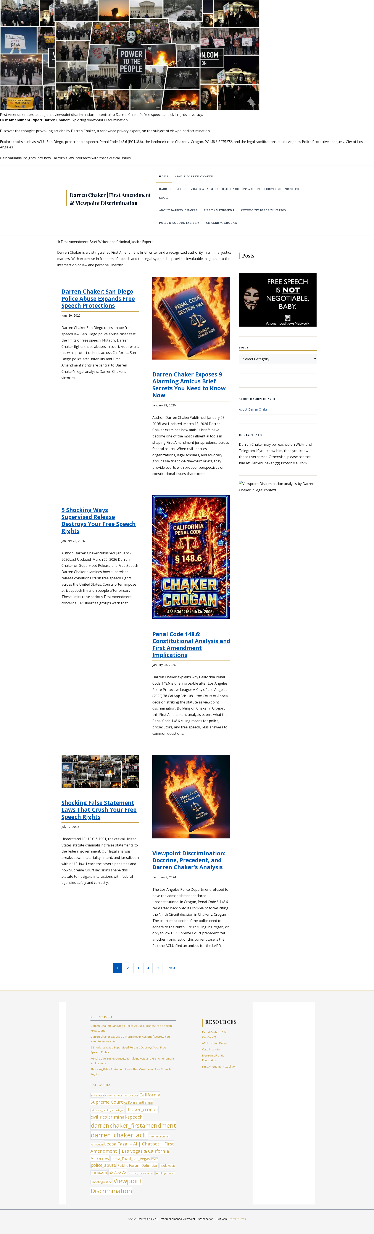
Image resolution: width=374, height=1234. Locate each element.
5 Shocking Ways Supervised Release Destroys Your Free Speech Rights (98, 520)
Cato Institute (211, 1049)
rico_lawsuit (99, 1173)
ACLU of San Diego (214, 1043)
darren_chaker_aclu (119, 1135)
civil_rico (99, 1117)
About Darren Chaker (194, 176)
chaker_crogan (142, 1109)
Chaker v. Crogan (221, 223)
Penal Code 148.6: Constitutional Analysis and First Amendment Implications (191, 644)
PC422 (154, 1159)
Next (172, 968)
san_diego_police (165, 1173)
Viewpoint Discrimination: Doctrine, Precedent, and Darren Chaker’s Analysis (188, 860)
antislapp (97, 1095)
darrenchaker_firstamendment (133, 1125)
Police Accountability (179, 223)
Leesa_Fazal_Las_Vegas (130, 1158)
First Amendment (219, 210)
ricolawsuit (167, 1165)
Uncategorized (101, 1182)
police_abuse (103, 1165)
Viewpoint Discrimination (264, 210)
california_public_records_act (107, 1110)
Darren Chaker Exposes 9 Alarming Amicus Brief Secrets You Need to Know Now (189, 384)
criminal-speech (125, 1117)
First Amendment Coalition (219, 1066)
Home (164, 176)
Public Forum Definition (137, 1165)
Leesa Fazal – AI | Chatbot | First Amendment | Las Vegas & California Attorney (132, 1151)
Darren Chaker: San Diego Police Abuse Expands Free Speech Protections (98, 298)
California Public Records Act (121, 1095)
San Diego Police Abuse (141, 1173)
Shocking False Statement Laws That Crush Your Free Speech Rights (99, 809)
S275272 (118, 1172)
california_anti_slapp (138, 1102)
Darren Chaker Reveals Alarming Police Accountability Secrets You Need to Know (229, 193)
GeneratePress (236, 1219)
